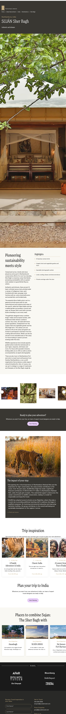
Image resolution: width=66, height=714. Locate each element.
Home (3, 11)
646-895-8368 (38, 701)
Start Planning (33, 423)
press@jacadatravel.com (41, 709)
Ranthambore (25, 11)
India (19, 11)
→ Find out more (13, 512)
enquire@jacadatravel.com (42, 703)
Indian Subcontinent (11, 11)
